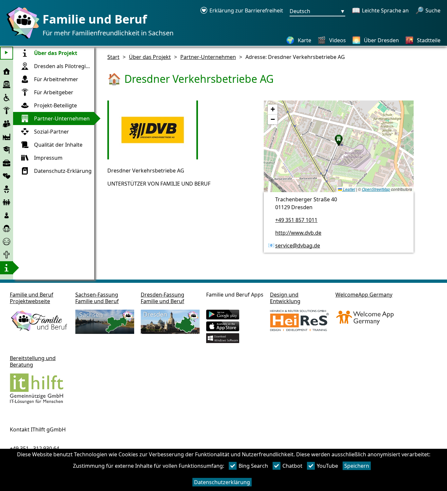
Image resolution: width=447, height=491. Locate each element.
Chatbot (292, 465)
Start (113, 57)
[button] (339, 140)
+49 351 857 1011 (296, 220)
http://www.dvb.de (298, 232)
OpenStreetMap (376, 189)
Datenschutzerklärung (222, 482)
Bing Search (253, 465)
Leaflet (348, 189)
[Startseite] (21, 38)
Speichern (356, 465)
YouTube (327, 465)
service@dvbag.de (297, 245)
